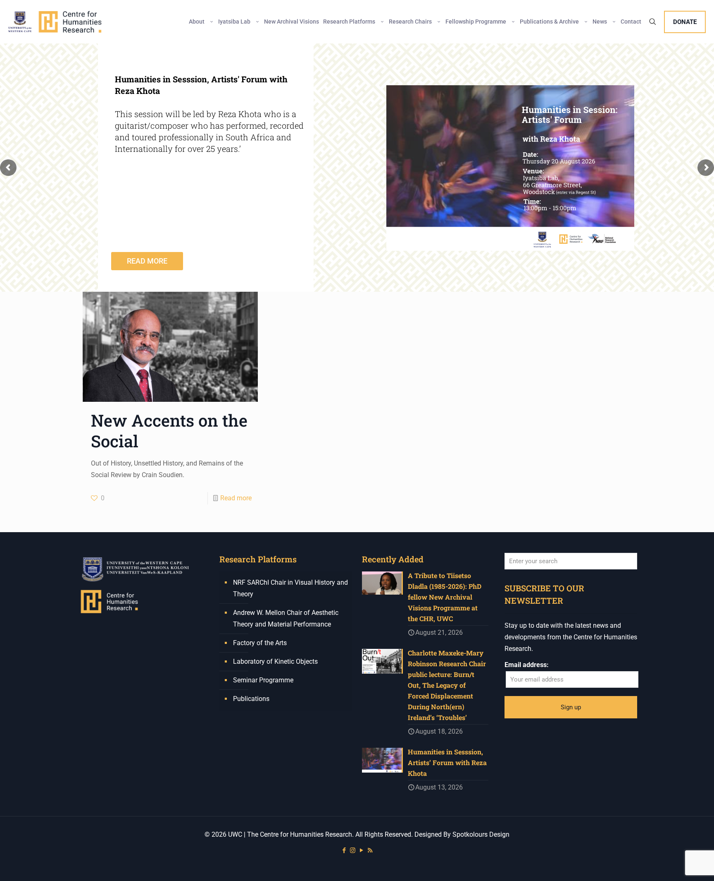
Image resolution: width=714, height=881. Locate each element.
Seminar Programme (263, 680)
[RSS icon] (370, 850)
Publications (251, 699)
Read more (236, 498)
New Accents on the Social (169, 430)
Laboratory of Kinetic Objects (275, 661)
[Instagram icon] (353, 850)
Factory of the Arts (260, 643)
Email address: (527, 665)
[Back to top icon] (674, 864)
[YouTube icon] (361, 850)
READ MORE (147, 261)
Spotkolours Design (480, 834)
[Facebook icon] (344, 850)
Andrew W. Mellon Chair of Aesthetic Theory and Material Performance (285, 618)
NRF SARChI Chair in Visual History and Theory (290, 588)
